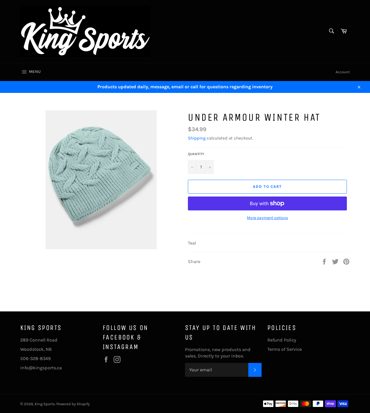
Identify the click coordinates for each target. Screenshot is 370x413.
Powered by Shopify (73, 404)
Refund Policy (281, 340)
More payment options (267, 217)
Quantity (196, 154)
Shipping (197, 138)
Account (343, 72)
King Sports (45, 404)
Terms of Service (284, 349)
